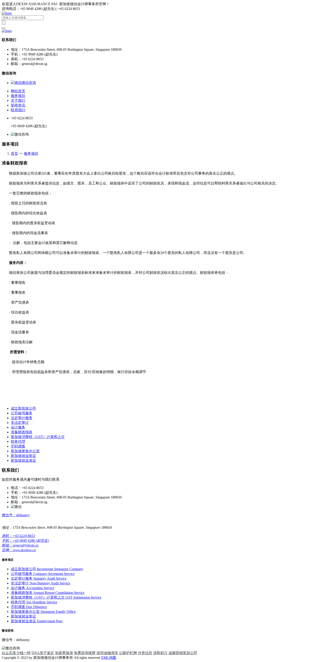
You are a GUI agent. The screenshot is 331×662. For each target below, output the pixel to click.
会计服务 (18, 427)
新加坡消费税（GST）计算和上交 (38, 437)
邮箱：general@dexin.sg (20, 545)
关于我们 (18, 100)
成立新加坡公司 (23, 408)
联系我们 (18, 110)
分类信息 (145, 653)
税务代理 (18, 441)
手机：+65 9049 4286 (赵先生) (25, 540)
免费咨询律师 (84, 653)
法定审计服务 (21, 418)
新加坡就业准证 (23, 460)
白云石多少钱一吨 (16, 653)
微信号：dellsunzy (16, 515)
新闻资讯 (18, 105)
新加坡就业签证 (23, 456)
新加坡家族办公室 (25, 451)
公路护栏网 (128, 653)
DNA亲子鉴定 (43, 653)
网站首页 (18, 91)
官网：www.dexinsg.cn (19, 550)
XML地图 (108, 658)
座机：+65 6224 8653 (18, 536)
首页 (14, 153)
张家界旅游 (64, 653)
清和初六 (160, 653)
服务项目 (18, 96)
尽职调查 (18, 446)
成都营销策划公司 (182, 653)
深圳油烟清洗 (107, 653)
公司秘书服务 (21, 413)
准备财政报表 (21, 432)
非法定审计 (20, 422)
